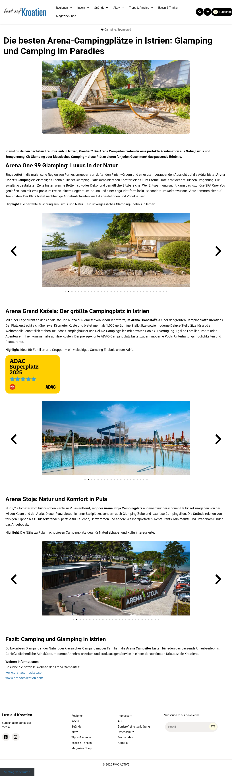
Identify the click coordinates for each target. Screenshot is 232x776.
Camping (110, 29)
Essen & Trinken (168, 7)
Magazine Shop (66, 16)
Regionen (62, 7)
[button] (200, 12)
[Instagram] (16, 737)
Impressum (125, 715)
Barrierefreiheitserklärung (134, 726)
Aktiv (116, 7)
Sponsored (124, 29)
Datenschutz (126, 732)
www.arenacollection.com (24, 678)
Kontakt (123, 743)
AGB (120, 721)
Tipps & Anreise (139, 7)
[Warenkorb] (207, 12)
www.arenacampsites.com (24, 672)
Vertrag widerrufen (17, 772)
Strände (99, 7)
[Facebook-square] (6, 737)
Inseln (81, 7)
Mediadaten (125, 737)
